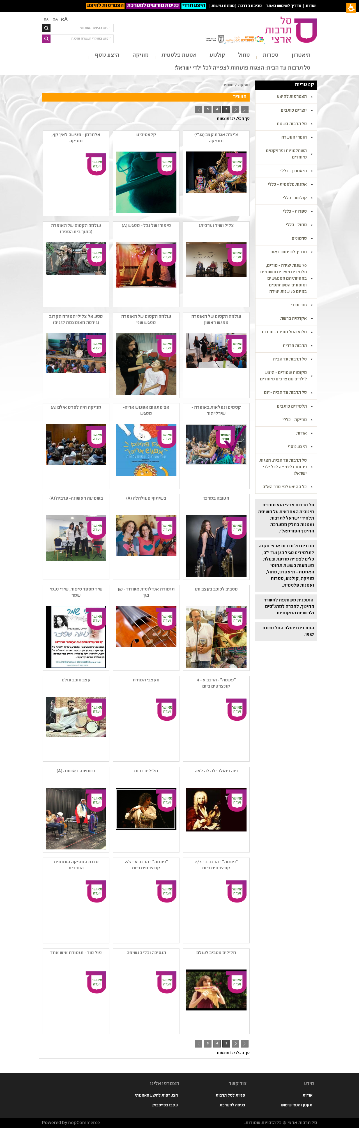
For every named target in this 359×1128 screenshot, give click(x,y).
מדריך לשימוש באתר (283, 6)
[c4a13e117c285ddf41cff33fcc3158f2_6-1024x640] (145, 637)
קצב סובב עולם (76, 680)
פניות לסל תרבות (230, 1095)
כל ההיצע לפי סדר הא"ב (285, 487)
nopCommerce (84, 1123)
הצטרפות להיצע (105, 6)
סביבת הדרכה (250, 6)
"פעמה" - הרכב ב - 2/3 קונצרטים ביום (216, 865)
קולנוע (217, 55)
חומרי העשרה (294, 137)
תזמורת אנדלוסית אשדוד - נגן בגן (146, 592)
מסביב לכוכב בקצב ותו (216, 589)
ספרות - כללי (295, 211)
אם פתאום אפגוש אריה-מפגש (146, 411)
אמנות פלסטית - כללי (287, 184)
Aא (46, 19)
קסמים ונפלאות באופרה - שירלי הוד (216, 411)
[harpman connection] (145, 273)
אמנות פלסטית (179, 55)
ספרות (271, 55)
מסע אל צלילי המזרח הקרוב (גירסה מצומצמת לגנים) (76, 320)
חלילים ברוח (146, 771)
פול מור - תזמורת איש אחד (76, 953)
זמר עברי (299, 305)
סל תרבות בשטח (292, 124)
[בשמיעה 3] (75, 818)
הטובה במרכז (216, 498)
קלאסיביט (146, 135)
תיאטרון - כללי (293, 171)
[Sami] (216, 273)
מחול (244, 55)
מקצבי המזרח (146, 680)
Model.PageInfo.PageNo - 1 (234, 110)
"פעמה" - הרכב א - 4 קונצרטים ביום (216, 683)
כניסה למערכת (232, 1105)
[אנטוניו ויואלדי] (216, 818)
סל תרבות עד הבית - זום (285, 393)
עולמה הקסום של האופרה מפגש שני (146, 320)
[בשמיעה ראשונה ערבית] (75, 546)
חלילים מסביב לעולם (216, 953)
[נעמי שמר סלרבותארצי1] (75, 637)
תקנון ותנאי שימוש (296, 1105)
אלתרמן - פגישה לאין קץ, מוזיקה (76, 138)
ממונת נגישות (222, 6)
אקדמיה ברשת (293, 318)
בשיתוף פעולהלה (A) (146, 498)
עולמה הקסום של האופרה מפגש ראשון (216, 320)
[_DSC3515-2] (216, 182)
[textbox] (82, 28)
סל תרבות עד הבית (290, 359)
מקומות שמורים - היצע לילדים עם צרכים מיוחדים (283, 376)
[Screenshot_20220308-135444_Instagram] (145, 182)
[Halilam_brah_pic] (145, 818)
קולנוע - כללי (295, 198)
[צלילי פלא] (216, 637)
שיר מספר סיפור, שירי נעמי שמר (76, 592)
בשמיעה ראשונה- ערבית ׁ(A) (76, 498)
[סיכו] (216, 1000)
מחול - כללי (296, 225)
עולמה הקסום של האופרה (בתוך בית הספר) (76, 229)
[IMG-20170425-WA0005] (145, 546)
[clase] (75, 455)
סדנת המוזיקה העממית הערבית (76, 865)
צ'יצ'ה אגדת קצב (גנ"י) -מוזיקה (216, 138)
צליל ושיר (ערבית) (216, 226)
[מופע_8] (75, 728)
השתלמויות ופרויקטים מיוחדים (286, 154)
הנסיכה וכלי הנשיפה (146, 953)
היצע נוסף (107, 55)
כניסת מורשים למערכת (153, 6)
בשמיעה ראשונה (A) (76, 771)
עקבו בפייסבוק (165, 1105)
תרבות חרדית (295, 346)
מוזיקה (140, 55)
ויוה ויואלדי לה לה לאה (216, 771)
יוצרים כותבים (294, 110)
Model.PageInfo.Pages (198, 109)
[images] (75, 273)
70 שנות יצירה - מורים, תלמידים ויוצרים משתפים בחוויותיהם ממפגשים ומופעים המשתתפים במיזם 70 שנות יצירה (283, 279)
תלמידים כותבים (292, 406)
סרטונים (299, 239)
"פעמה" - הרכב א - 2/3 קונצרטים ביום (146, 865)
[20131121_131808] (145, 364)
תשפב (228, 85)
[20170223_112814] (216, 364)
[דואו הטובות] (216, 546)
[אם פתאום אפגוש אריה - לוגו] (145, 455)
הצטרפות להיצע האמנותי (156, 1095)
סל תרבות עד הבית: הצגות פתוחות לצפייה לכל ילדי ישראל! (242, 68)
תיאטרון (300, 55)
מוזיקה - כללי (294, 420)
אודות (311, 6)
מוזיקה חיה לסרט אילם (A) (76, 407)
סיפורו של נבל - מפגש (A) (146, 226)
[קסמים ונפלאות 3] (216, 455)
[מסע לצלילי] (75, 364)
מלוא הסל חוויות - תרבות (284, 332)
